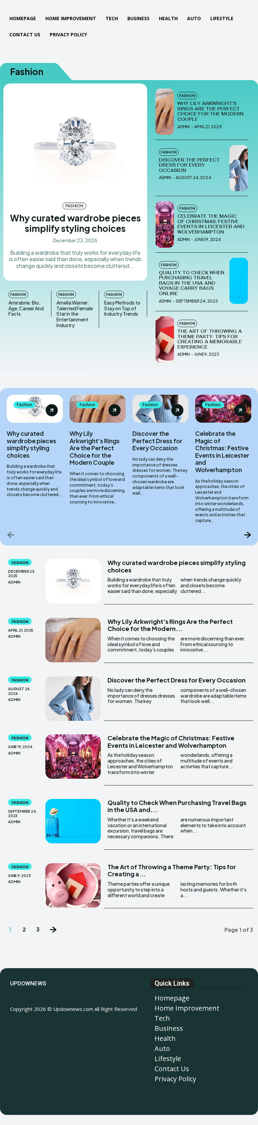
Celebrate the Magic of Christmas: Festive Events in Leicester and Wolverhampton (211, 224)
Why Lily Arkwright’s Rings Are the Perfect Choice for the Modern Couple (210, 111)
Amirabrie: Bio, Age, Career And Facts (26, 308)
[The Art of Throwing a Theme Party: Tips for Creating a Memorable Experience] (165, 339)
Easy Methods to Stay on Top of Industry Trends (122, 308)
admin (183, 126)
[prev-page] (11, 534)
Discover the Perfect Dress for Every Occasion (189, 165)
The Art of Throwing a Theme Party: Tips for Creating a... (172, 870)
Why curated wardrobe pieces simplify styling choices (75, 223)
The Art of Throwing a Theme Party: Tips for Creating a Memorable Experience (209, 339)
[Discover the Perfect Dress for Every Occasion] (238, 168)
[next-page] (247, 534)
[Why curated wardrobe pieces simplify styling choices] (75, 142)
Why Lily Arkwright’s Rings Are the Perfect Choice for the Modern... (170, 625)
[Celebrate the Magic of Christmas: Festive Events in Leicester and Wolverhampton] (165, 224)
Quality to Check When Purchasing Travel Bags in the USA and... (177, 806)
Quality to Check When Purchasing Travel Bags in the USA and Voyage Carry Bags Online (191, 283)
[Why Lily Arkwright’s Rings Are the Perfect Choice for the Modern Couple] (165, 112)
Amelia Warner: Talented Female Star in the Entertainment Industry (74, 314)
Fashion (74, 205)
